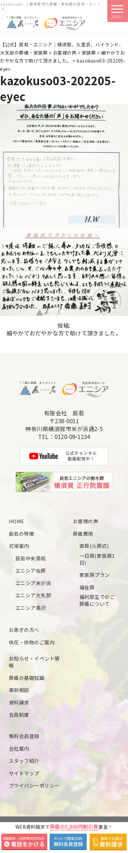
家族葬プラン (94, 574)
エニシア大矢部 (33, 595)
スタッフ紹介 (24, 760)
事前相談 (19, 689)
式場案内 (19, 545)
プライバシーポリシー (34, 785)
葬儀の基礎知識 (27, 677)
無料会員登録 (24, 736)
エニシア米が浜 (33, 583)
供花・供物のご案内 (32, 642)
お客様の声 (85, 521)
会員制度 (19, 714)
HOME (16, 521)
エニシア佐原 (30, 570)
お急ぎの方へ (24, 629)
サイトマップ (24, 773)
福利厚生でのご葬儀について (97, 600)
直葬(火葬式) (94, 545)
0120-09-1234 (72, 437)
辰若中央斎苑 (30, 558)
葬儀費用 (83, 533)
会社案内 (19, 748)
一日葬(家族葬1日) (97, 559)
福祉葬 (87, 587)
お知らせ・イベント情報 (34, 662)
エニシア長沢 (30, 607)
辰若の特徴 (21, 533)
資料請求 (19, 702)
